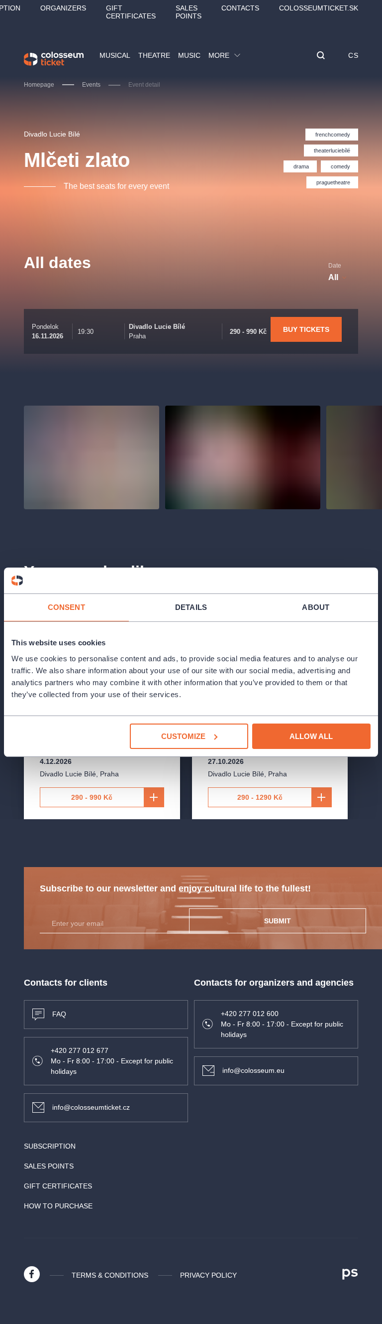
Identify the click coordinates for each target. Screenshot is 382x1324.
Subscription (50, 1146)
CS (353, 55)
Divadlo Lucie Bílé (52, 134)
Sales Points (188, 12)
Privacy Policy (208, 1275)
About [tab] (315, 607)
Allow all (311, 736)
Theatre (154, 55)
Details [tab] (191, 607)
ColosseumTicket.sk (318, 8)
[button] (320, 56)
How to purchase (58, 1206)
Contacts (240, 8)
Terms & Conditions (110, 1275)
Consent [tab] (66, 607)
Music (189, 55)
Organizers (63, 8)
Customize (183, 736)
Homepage (39, 84)
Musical (114, 55)
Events (91, 84)
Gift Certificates (131, 12)
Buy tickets (306, 329)
